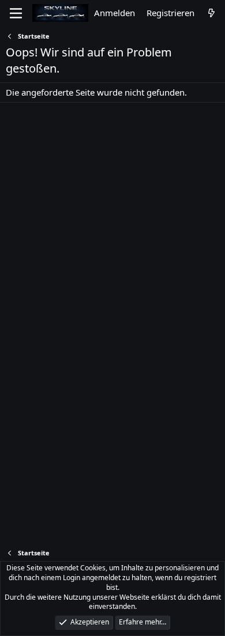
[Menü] (15, 13)
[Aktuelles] (211, 12)
